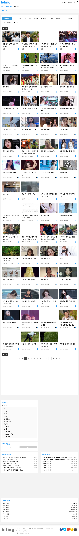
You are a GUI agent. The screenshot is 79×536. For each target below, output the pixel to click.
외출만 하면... (45, 280)
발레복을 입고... (45, 215)
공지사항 (16, 6)
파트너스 (9, 6)
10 (53, 358)
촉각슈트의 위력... (8, 151)
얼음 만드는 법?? (46, 130)
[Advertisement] (39, 376)
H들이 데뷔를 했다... (9, 280)
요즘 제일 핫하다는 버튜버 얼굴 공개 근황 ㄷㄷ (13, 470)
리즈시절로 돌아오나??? (29, 130)
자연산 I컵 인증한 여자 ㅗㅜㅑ (9, 463)
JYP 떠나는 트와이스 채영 (67, 344)
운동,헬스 (36, 19)
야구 (30, 19)
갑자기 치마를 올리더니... (29, 280)
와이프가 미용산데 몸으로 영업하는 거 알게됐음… (14, 457)
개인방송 (58, 19)
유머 (19, 19)
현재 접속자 (6, 503)
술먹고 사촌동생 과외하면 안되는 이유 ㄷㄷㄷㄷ (14, 468)
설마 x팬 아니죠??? (46, 87)
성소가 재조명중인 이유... (67, 87)
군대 (64, 19)
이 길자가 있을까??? (66, 280)
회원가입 (69, 2)
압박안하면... (7, 87)
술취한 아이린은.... (46, 258)
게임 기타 (16, 22)
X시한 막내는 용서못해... (48, 172)
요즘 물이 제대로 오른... (48, 151)
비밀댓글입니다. (46, 461)
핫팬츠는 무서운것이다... (67, 215)
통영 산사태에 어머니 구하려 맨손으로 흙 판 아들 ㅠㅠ (30, 153)
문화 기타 (70, 19)
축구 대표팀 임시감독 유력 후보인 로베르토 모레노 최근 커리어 (49, 239)
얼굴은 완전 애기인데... (10, 172)
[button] (5, 28)
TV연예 (51, 19)
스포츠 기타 (44, 19)
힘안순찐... (63, 258)
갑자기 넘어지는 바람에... (67, 108)
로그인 (64, 2)
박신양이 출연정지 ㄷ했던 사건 (10, 459)
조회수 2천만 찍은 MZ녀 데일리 (10, 461)
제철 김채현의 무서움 (9, 322)
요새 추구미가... (64, 130)
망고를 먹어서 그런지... (29, 301)
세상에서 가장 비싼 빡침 (29, 344)
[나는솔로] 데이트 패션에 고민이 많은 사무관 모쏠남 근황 (30, 46)
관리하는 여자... (64, 172)
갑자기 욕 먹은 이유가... (10, 130)
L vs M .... (6, 194)
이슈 (14, 19)
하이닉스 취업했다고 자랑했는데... (11, 465)
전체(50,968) (7, 19)
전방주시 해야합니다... (28, 194)
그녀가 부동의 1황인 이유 (10, 108)
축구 (25, 19)
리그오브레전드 (7, 22)
